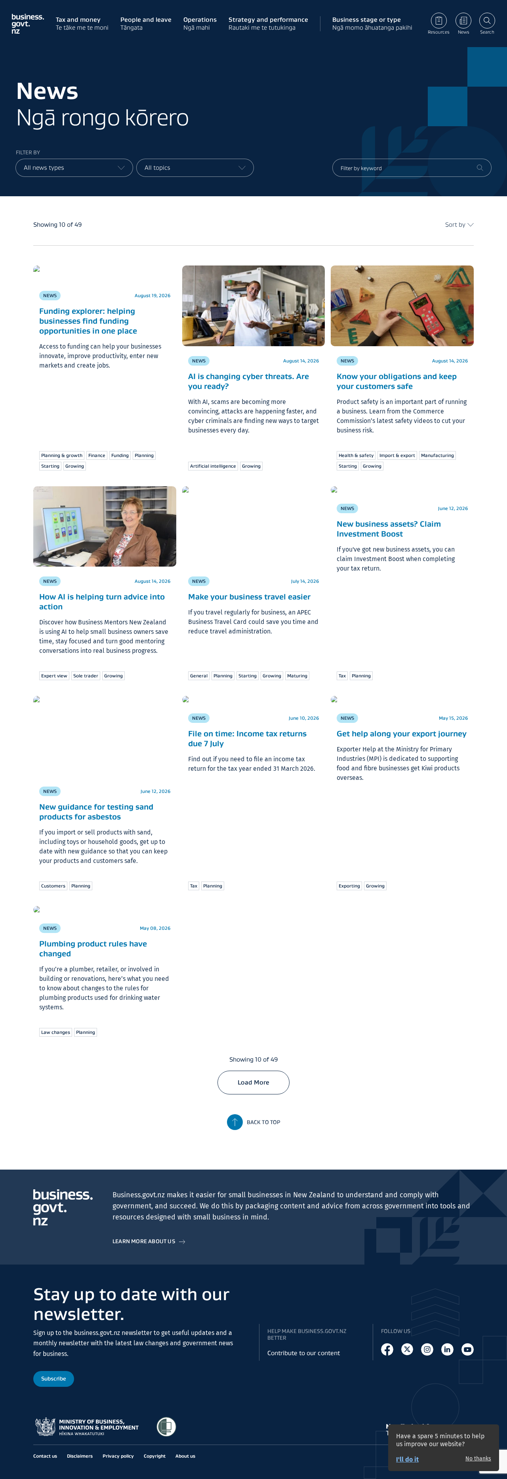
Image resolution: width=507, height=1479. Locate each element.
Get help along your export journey (402, 733)
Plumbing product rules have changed (93, 948)
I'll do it (407, 1459)
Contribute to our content (303, 1353)
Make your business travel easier (249, 596)
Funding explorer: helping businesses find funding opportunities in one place (88, 321)
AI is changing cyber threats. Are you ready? (248, 381)
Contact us (45, 1455)
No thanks (478, 1459)
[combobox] (74, 168)
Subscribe (53, 1378)
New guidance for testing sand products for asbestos (96, 811)
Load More (253, 1082)
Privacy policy (118, 1455)
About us (185, 1455)
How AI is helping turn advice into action (102, 601)
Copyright (155, 1455)
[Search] (480, 167)
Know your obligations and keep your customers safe (397, 381)
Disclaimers (80, 1455)
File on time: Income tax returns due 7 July (247, 738)
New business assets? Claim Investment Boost (389, 529)
